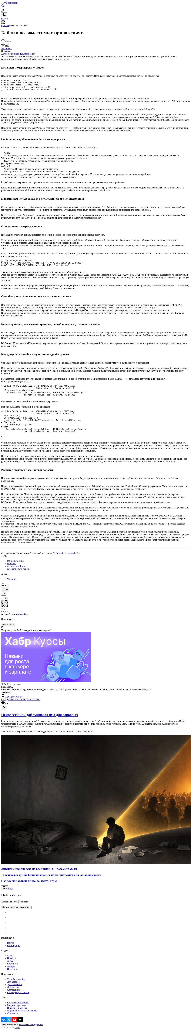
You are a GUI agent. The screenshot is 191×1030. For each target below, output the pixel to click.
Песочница (13, 969)
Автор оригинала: (18, 53)
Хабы (10, 961)
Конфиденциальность (18, 992)
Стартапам (12, 1013)
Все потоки (12, 2)
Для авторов (13, 982)
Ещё (10, 888)
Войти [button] (4, 18)
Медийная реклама (16, 1005)
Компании (12, 963)
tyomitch (5, 25)
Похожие (24, 902)
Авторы (11, 966)
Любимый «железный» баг (66, 553)
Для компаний (14, 984)
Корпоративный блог (18, 1002)
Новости (11, 958)
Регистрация (13, 945)
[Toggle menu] (2, 3)
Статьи (10, 955)
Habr (17, 1027)
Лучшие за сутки (9, 902)
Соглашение (13, 990)
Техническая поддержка (31, 1024)
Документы (13, 987)
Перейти (6, 692)
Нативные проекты (17, 1008)
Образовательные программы (22, 1010)
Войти (10, 943)
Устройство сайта (16, 979)
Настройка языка (10, 1024)
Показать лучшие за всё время (16, 907)
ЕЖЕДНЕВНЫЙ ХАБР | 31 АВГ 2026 (20, 699)
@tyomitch (22, 614)
